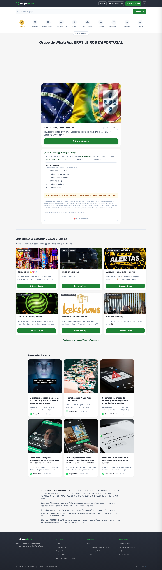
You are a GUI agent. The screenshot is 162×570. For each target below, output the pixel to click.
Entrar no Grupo (36, 286)
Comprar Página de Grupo (66, 558)
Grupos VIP (60, 551)
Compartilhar (111, 128)
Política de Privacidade (128, 547)
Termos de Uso (124, 543)
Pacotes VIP (60, 555)
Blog (88, 543)
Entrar (102, 3)
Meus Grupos (61, 547)
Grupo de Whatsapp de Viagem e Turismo (61, 153)
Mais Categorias (81, 33)
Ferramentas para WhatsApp (98, 547)
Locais (89, 555)
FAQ (120, 551)
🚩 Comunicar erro (81, 219)
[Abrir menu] (144, 3)
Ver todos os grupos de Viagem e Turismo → (81, 340)
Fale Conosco (124, 555)
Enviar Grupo (60, 543)
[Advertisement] (81, 64)
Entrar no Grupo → (81, 141)
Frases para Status (94, 551)
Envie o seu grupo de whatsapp (56, 159)
